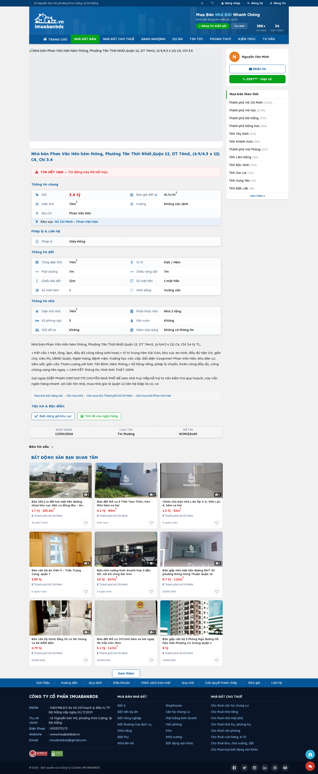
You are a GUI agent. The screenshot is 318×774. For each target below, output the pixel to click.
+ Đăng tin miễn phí (212, 26)
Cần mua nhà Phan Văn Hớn (153, 395)
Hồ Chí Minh (64, 222)
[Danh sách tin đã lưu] (212, 3)
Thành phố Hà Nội (247, 110)
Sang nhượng (153, 39)
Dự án (177, 39)
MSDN (33, 708)
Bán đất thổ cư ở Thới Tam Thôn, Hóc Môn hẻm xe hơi (123, 503)
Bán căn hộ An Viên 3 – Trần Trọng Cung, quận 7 (56, 572)
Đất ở (121, 705)
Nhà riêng (124, 731)
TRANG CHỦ (57, 39)
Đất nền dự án (127, 712)
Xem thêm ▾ (257, 195)
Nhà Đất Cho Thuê (118, 39)
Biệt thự (122, 737)
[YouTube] (285, 767)
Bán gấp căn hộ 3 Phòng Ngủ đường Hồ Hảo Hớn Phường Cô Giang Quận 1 (190, 641)
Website (35, 734)
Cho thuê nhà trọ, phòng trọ (231, 724)
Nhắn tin (259, 69)
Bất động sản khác (179, 743)
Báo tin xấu (39, 447)
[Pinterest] (275, 767)
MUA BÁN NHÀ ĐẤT (132, 697)
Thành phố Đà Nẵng (248, 118)
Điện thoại (37, 728)
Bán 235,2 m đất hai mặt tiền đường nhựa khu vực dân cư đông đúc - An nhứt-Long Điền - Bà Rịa (57, 503)
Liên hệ (276, 683)
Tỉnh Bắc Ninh (243, 165)
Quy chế (188, 683)
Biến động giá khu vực (55, 416)
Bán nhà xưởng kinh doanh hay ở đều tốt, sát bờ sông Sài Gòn (124, 572)
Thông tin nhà (42, 301)
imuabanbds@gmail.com (68, 740)
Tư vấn (269, 39)
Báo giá (254, 683)
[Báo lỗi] (310, 754)
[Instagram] (254, 767)
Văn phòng (174, 724)
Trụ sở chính (34, 720)
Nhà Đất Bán (85, 39)
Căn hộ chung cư (178, 712)
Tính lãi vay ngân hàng (101, 416)
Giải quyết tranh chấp (221, 683)
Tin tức (196, 39)
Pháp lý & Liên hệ (45, 231)
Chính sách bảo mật (156, 683)
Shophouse (174, 705)
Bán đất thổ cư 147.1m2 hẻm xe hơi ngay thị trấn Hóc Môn (125, 641)
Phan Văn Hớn (87, 222)
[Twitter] (244, 767)
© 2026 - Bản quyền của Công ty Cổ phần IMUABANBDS (64, 767)
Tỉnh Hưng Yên (242, 181)
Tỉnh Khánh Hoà (244, 141)
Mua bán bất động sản (48, 395)
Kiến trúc (247, 39)
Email (33, 740)
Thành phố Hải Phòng (248, 149)
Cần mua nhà (74, 395)
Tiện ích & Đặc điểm (47, 406)
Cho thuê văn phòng (225, 731)
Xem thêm (126, 673)
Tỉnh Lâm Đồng (243, 157)
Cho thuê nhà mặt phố (227, 718)
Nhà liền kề (125, 743)
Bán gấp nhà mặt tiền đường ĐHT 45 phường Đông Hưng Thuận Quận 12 (188, 572)
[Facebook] (234, 767)
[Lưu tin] (86, 522)
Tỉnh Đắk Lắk (241, 188)
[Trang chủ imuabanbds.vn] (54, 20)
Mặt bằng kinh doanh (181, 718)
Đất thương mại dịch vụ (134, 724)
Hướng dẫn (69, 683)
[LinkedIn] (264, 767)
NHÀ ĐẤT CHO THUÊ (226, 697)
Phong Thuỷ (220, 39)
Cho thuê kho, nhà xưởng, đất (232, 743)
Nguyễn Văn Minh (255, 57)
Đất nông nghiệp (129, 718)
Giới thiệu (43, 683)
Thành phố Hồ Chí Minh (250, 102)
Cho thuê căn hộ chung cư (230, 705)
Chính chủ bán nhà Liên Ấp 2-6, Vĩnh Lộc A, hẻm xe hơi (191, 503)
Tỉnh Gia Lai (241, 173)
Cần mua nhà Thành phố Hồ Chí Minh (109, 395)
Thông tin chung (44, 184)
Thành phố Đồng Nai (248, 126)
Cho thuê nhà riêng (224, 712)
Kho (169, 731)
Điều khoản (121, 683)
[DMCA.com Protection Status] (57, 754)
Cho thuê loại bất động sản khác (234, 749)
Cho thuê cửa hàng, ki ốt (228, 737)
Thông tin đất (42, 252)
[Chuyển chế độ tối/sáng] (202, 3)
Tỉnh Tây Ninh (242, 134)
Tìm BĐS (239, 26)
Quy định (95, 683)
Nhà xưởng (174, 737)
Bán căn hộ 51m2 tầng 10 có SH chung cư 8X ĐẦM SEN (59, 641)
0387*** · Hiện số (259, 79)
